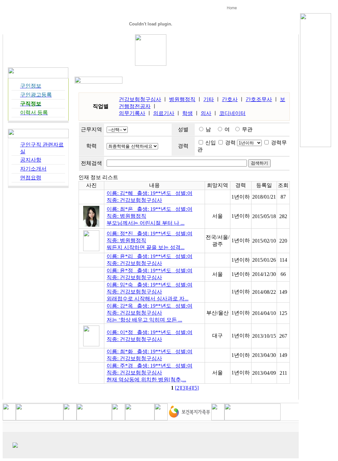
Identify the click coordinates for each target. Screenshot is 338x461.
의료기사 (163, 113)
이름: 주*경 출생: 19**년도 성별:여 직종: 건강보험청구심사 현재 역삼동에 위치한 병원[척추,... (149, 372)
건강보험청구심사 (140, 99)
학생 (187, 113)
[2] (178, 388)
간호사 (230, 99)
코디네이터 (232, 113)
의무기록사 (132, 113)
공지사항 (30, 160)
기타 (208, 99)
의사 (206, 113)
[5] (196, 388)
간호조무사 (259, 99)
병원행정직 (182, 99)
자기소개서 (33, 169)
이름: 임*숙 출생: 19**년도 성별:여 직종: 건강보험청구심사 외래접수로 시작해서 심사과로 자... (149, 291)
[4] (190, 388)
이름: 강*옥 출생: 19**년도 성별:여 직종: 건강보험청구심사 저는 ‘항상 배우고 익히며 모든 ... (149, 313)
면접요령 (30, 177)
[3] (184, 388)
